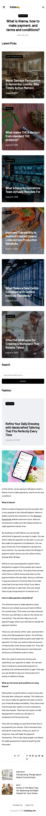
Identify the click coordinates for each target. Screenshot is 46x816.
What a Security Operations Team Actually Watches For (23, 189)
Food (8, 212)
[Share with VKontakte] (42, 756)
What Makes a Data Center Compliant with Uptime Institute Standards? (22, 291)
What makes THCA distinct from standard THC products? (23, 136)
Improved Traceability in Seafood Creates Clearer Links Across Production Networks (21, 238)
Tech (9, 264)
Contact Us (17, 805)
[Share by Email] (27, 759)
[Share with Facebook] (27, 756)
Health (10, 108)
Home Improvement (14, 56)
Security (10, 160)
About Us (29, 805)
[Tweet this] (30, 756)
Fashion (15, 403)
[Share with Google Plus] (33, 756)
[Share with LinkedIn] (36, 756)
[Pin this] (39, 756)
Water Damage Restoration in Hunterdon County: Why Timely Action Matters (23, 84)
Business (23, 15)
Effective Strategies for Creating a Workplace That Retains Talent (22, 343)
